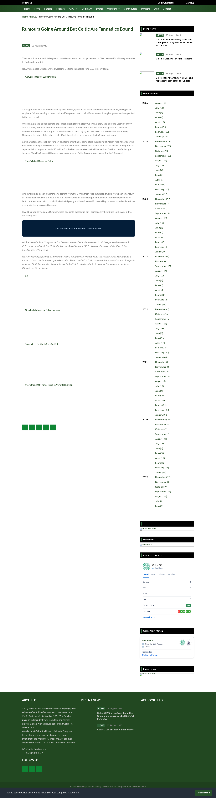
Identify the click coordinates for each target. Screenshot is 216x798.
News (37, 8)
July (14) (159, 107)
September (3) (162, 213)
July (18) (159, 222)
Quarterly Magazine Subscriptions (42, 310)
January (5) (160, 472)
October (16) (162, 314)
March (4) (160, 184)
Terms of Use (109, 786)
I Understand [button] (203, 793)
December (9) (162, 256)
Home (27, 8)
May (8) (159, 174)
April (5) (159, 179)
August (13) (161, 160)
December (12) (162, 477)
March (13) (160, 126)
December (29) (162, 141)
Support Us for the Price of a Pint (41, 344)
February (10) (162, 189)
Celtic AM (87, 8)
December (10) (162, 419)
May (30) (159, 395)
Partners (145, 8)
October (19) (162, 371)
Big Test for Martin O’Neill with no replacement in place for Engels (174, 79)
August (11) (161, 323)
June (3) (159, 333)
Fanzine (48, 8)
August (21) (161, 438)
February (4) (161, 246)
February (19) (162, 131)
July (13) (159, 165)
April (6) (159, 237)
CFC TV (73, 8)
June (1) (159, 227)
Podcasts (60, 8)
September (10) (163, 155)
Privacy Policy (77, 786)
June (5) (159, 112)
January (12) (161, 194)
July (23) (159, 328)
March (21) (160, 405)
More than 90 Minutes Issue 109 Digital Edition (48, 384)
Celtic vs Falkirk (150, 655)
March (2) (160, 462)
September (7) (162, 376)
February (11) (162, 467)
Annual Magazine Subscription (40, 76)
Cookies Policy (93, 786)
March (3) (160, 294)
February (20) (162, 352)
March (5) (160, 242)
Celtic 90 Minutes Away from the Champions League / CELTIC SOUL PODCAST (174, 42)
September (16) (163, 266)
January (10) (161, 414)
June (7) (159, 170)
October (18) (162, 150)
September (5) (162, 318)
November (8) (162, 366)
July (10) (159, 275)
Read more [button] (73, 792)
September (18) (163, 491)
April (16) (160, 122)
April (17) (160, 342)
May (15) (159, 338)
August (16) (161, 496)
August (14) (161, 270)
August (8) (160, 381)
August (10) (161, 218)
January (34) (161, 136)
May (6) (159, 117)
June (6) (159, 390)
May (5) (159, 505)
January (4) (160, 251)
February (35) (162, 409)
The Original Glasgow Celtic (39, 161)
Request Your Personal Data (132, 786)
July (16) (159, 443)
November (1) (162, 261)
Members (112, 8)
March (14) (160, 347)
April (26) (160, 400)
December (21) (162, 362)
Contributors (130, 8)
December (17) (162, 198)
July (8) (158, 501)
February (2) (161, 299)
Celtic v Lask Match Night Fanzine (174, 58)
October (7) (161, 208)
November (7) (162, 203)
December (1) (162, 309)
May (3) (159, 232)
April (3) (159, 290)
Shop (156, 8)
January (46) (161, 357)
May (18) (159, 453)
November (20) (163, 146)
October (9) (161, 429)
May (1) (159, 285)
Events (99, 8)
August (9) (160, 102)
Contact (167, 8)
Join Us (28, 276)
